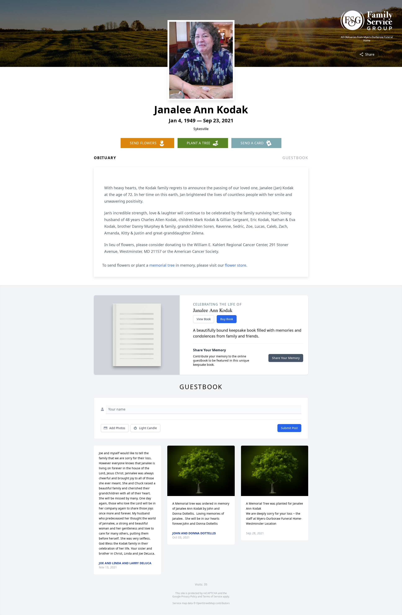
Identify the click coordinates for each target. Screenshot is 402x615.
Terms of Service (212, 596)
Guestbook (295, 157)
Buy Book (226, 319)
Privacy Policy (189, 596)
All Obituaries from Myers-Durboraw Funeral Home (367, 39)
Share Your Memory (286, 358)
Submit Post (289, 428)
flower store (235, 265)
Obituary (105, 157)
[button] (201, 471)
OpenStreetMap (205, 603)
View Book (204, 319)
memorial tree (162, 265)
